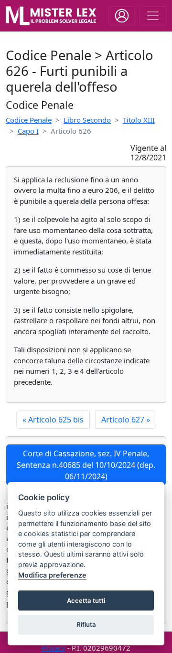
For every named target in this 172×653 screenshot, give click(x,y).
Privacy (53, 648)
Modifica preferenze (52, 575)
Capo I (28, 131)
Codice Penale (29, 120)
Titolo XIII (139, 120)
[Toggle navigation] (121, 15)
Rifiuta (86, 624)
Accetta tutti (86, 600)
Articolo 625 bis (53, 419)
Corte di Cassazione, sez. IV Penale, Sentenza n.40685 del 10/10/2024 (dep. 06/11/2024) (86, 465)
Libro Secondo (87, 120)
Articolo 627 (125, 419)
